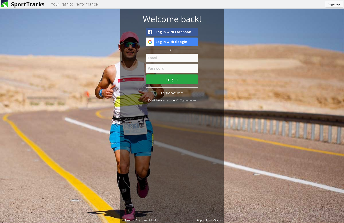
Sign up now (188, 100)
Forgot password (172, 93)
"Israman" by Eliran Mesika (141, 220)
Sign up (334, 4)
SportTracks (28, 4)
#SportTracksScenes (210, 220)
